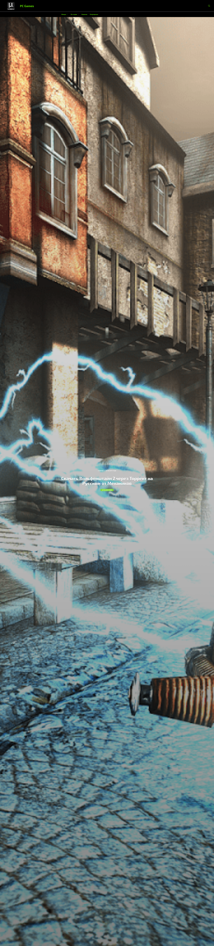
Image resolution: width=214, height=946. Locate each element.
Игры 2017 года (107, 490)
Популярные (94, 14)
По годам (74, 14)
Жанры (63, 14)
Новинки (84, 14)
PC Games (27, 6)
